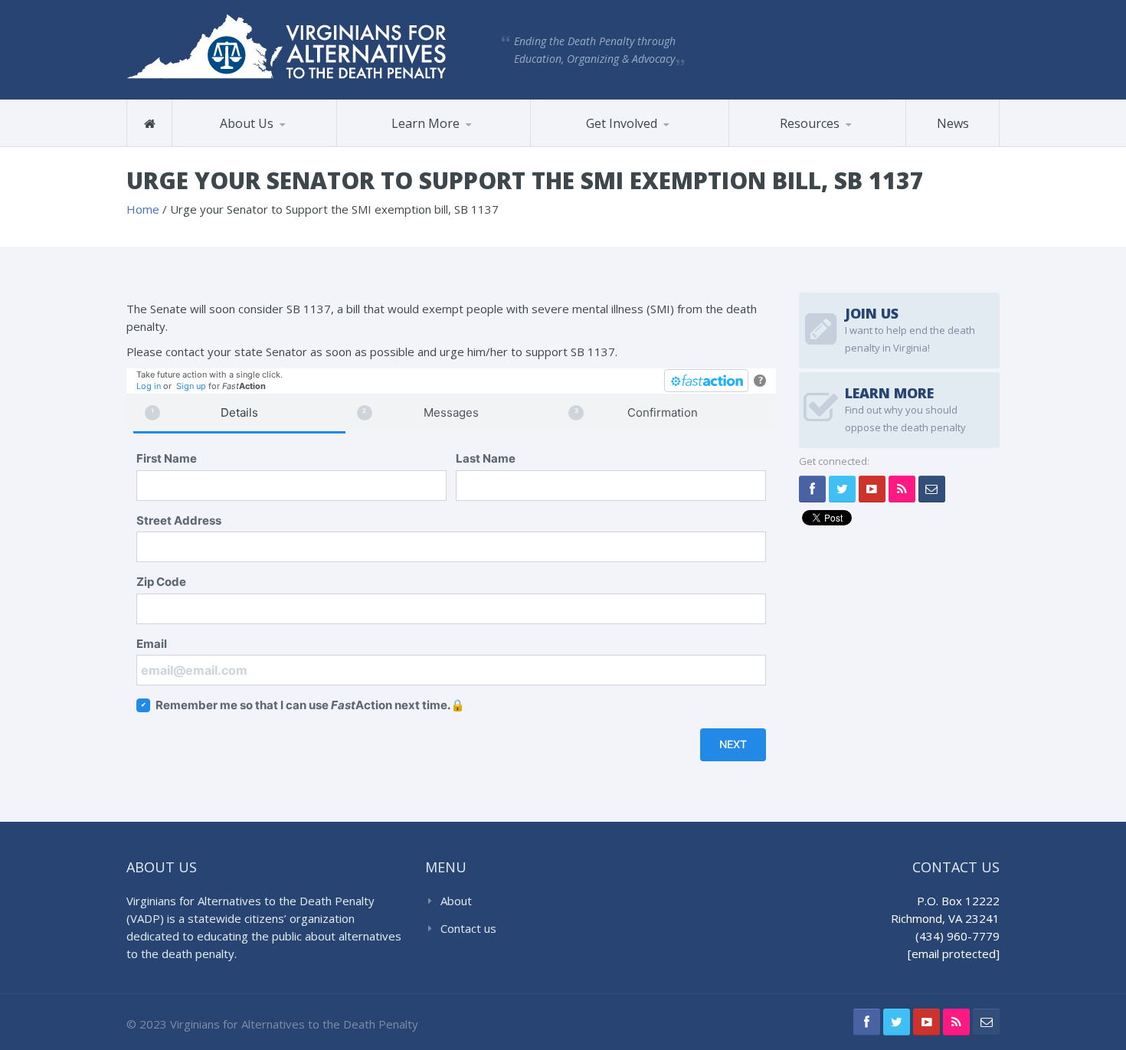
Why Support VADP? (608, 144)
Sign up (191, 386)
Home (142, 209)
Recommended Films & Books (809, 140)
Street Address (178, 520)
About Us (246, 123)
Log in (148, 386)
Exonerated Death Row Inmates (418, 141)
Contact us (468, 928)
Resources (810, 123)
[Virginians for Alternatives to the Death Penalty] (286, 45)
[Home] (149, 123)
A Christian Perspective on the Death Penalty (808, 142)
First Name (166, 458)
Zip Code (161, 581)
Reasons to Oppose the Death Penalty (407, 145)
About (456, 900)
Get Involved (621, 123)
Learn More (425, 123)
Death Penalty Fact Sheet (796, 145)
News (953, 123)
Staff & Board (249, 144)
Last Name (486, 458)
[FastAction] (706, 380)
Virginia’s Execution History (416, 143)
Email (151, 643)
